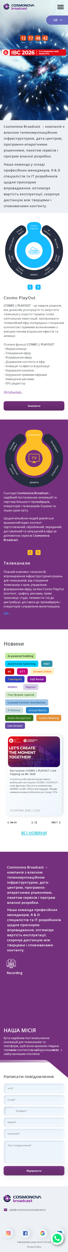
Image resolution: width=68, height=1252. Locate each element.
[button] (8, 1111)
